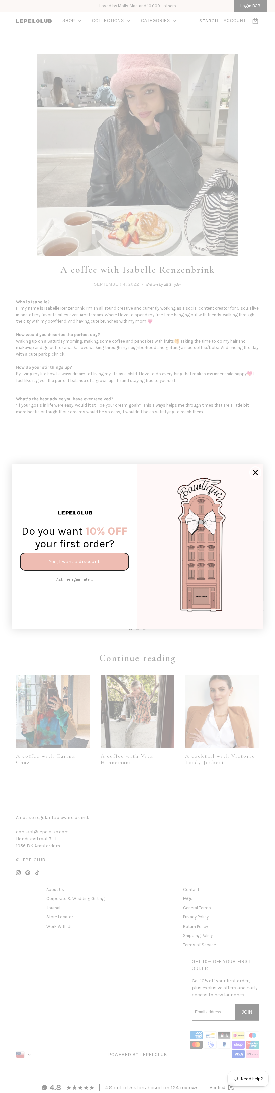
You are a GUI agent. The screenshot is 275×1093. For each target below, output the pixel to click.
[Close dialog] (255, 472)
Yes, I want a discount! (75, 561)
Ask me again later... (74, 579)
